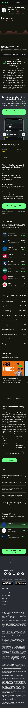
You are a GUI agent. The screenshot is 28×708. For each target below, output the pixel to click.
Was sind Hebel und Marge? (11, 378)
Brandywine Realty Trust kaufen (14, 112)
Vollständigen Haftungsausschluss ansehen (12, 668)
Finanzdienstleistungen (12, 453)
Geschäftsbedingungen (18, 675)
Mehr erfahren (7, 393)
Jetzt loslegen (9, 460)
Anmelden (3, 46)
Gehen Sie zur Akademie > (14, 398)
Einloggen (19, 2)
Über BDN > (16, 54)
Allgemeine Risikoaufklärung (7, 675)
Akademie (4, 213)
